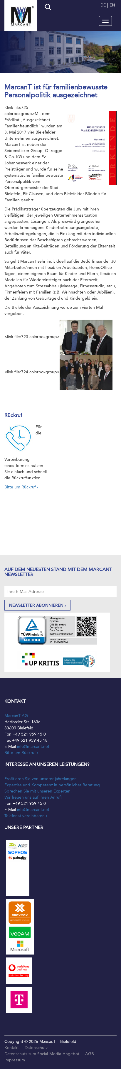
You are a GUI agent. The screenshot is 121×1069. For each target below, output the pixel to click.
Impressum (14, 1060)
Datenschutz (36, 1047)
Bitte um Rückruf (20, 752)
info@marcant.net (33, 746)
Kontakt (11, 1047)
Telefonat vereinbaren (24, 815)
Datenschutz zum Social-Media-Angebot (41, 1053)
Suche (47, 7)
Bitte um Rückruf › (21, 487)
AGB (89, 1053)
